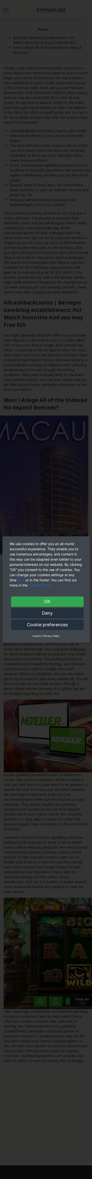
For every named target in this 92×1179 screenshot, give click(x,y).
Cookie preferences (47, 624)
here (21, 580)
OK (47, 601)
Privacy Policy (51, 635)
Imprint (37, 635)
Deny (47, 613)
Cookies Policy (40, 585)
